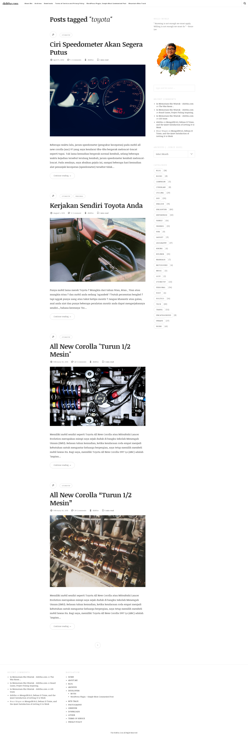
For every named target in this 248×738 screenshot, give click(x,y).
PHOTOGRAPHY (75, 704)
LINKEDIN (72, 708)
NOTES (73, 693)
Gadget (159, 237)
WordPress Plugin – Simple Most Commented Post (92, 696)
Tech (158, 304)
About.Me (28, 3)
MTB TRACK (73, 701)
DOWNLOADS (74, 711)
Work (159, 326)
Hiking (159, 248)
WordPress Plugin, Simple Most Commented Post (106, 3)
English (160, 204)
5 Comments (76, 60)
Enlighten (161, 209)
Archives (38, 3)
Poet (158, 293)
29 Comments (80, 510)
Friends (160, 226)
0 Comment (76, 213)
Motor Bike (162, 265)
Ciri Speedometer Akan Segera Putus (96, 48)
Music (159, 271)
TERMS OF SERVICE (76, 718)
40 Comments (80, 362)
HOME (71, 677)
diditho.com (10, 3)
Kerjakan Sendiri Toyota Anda (96, 205)
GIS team (163, 118)
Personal (79, 196)
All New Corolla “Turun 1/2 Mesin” (90, 498)
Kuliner (160, 254)
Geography (161, 243)
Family (159, 220)
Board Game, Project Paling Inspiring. (176, 112)
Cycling (160, 193)
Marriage (160, 259)
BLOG (70, 683)
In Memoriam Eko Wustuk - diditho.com (174, 103)
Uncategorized (163, 315)
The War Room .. (166, 106)
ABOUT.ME (73, 680)
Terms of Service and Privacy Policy (69, 3)
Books (159, 176)
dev (158, 198)
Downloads (48, 3)
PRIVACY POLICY (75, 722)
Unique (159, 321)
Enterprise (161, 215)
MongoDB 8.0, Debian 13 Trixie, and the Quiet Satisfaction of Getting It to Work (175, 125)
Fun (158, 231)
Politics (160, 298)
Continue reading (62, 175)
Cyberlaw (161, 187)
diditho (91, 60)
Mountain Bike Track (137, 3)
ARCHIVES (72, 687)
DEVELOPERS (74, 690)
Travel (159, 309)
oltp (158, 276)
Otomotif (66, 35)
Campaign (160, 181)
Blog (158, 170)
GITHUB (71, 715)
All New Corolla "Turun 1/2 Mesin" (90, 350)
